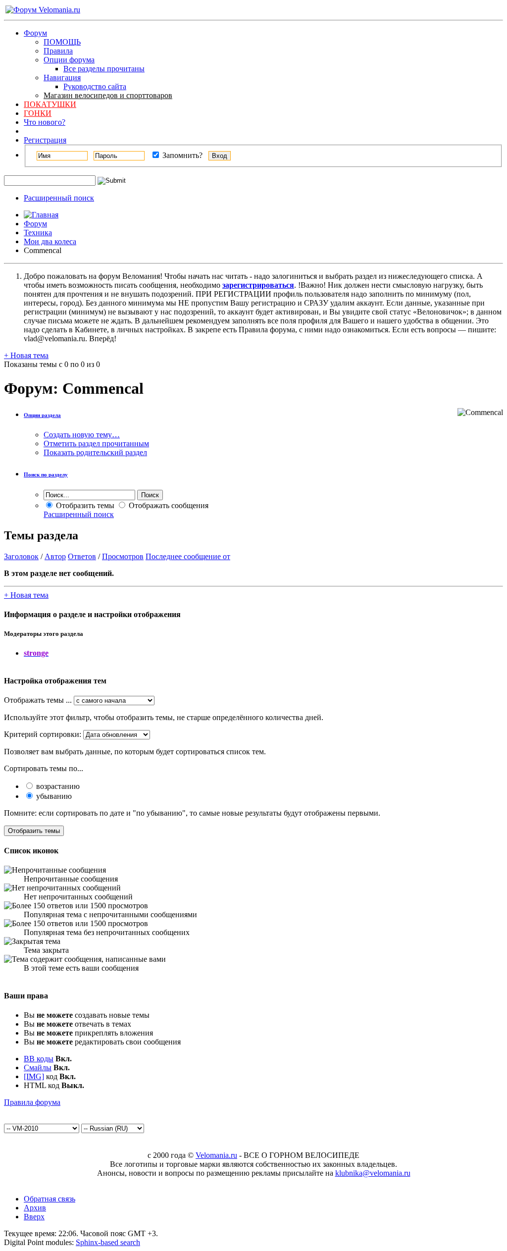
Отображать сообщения (167, 505)
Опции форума (69, 59)
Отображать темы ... (38, 700)
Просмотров (123, 556)
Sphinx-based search (108, 1242)
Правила (58, 51)
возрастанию (57, 786)
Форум (35, 33)
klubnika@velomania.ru (372, 1173)
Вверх (34, 1216)
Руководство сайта (94, 86)
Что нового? (44, 122)
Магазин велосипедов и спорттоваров (108, 95)
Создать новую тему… (82, 434)
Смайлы (37, 1067)
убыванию (53, 796)
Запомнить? (181, 155)
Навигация (62, 77)
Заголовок (21, 556)
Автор (55, 556)
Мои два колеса (50, 241)
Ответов (82, 556)
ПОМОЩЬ (62, 42)
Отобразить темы (84, 505)
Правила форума (32, 1102)
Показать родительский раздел (95, 452)
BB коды (38, 1058)
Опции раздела (42, 415)
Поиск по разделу (46, 474)
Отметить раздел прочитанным (96, 443)
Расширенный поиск (59, 198)
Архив (35, 1207)
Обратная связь (49, 1199)
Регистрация (45, 140)
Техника (38, 232)
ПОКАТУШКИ (50, 104)
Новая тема (26, 355)
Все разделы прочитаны (104, 68)
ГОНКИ (37, 113)
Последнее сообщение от (188, 556)
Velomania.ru (216, 1155)
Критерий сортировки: (42, 734)
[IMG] (34, 1076)
